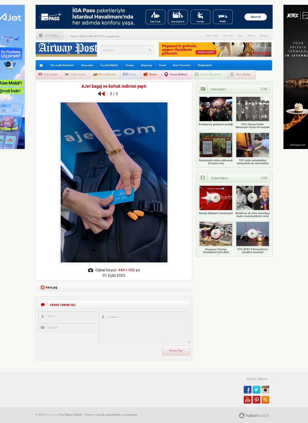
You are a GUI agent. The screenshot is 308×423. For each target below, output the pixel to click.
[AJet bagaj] (114, 262)
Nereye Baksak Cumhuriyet (216, 213)
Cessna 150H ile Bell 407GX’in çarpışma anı (95, 36)
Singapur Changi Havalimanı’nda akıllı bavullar (216, 252)
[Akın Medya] (242, 415)
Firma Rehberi (178, 74)
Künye (251, 35)
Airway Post (51, 414)
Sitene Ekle (212, 35)
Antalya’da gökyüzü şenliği (216, 124)
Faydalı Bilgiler (109, 65)
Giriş (240, 35)
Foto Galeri (51, 74)
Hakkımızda (205, 65)
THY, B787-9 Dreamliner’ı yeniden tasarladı (252, 251)
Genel (162, 65)
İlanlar (153, 74)
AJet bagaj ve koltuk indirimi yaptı (114, 86)
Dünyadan (87, 65)
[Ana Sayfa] (41, 65)
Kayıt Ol (228, 35)
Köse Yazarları (182, 65)
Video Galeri (78, 74)
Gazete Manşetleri (210, 74)
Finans (132, 74)
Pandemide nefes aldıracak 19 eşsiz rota (216, 162)
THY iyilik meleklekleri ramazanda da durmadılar (253, 162)
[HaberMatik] (259, 415)
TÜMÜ (264, 88)
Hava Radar (243, 74)
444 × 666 (126, 270)
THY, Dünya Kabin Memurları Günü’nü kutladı (253, 126)
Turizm (130, 65)
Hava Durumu (107, 74)
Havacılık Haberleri (62, 65)
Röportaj (146, 65)
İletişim (264, 35)
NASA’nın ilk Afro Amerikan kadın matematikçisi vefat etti (252, 216)
